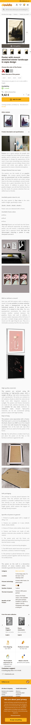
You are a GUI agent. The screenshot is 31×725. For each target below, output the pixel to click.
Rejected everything (15, 715)
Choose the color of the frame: (12, 67)
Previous (2, 625)
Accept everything (16, 720)
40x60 (14, 78)
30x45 (9, 78)
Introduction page (7, 14)
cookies (24, 705)
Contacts (18, 696)
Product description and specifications (13, 132)
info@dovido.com (9, 674)
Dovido (4, 106)
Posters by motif (24, 14)
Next (27, 32)
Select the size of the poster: (11, 74)
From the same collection (9, 614)
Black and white (20, 571)
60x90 (19, 78)
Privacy (3, 694)
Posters (16, 14)
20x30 (4, 78)
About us (18, 691)
